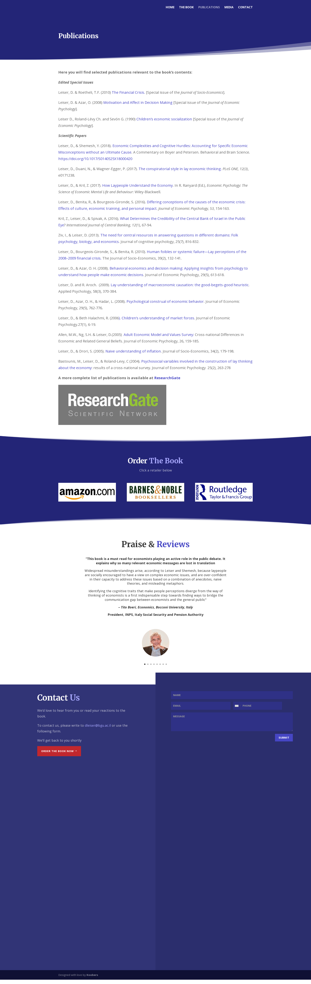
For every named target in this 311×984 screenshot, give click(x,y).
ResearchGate (167, 377)
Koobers (92, 975)
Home (170, 7)
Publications (209, 7)
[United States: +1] (237, 706)
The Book (186, 7)
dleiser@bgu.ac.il (98, 725)
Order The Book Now (57, 751)
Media (228, 7)
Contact (245, 7)
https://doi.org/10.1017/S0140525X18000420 (95, 158)
